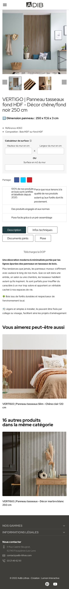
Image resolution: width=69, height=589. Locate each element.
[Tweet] (23, 179)
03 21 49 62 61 (14, 560)
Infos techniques (42, 230)
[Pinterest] (29, 179)
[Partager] (16, 179)
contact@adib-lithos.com (19, 555)
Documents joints (17, 238)
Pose (43, 238)
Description (14, 230)
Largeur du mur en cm (51, 145)
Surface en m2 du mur (35, 162)
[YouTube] (55, 584)
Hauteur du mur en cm (18, 145)
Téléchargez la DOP (34, 252)
